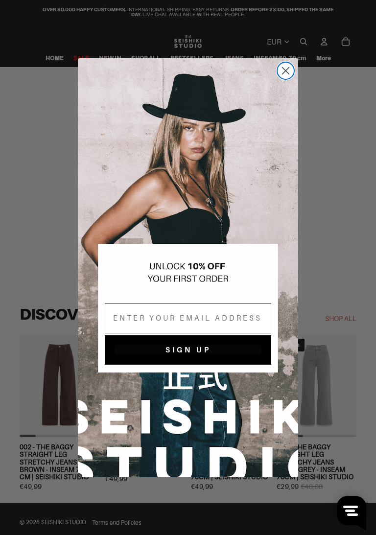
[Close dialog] (285, 70)
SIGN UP (188, 350)
